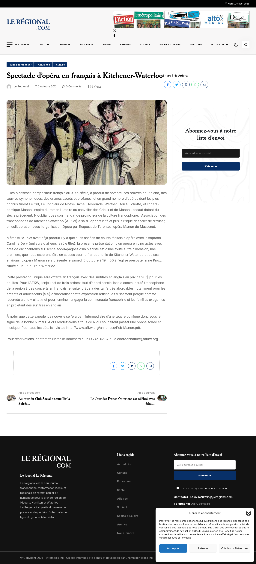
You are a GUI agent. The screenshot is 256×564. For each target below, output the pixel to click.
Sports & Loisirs (169, 44)
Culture (44, 44)
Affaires (125, 44)
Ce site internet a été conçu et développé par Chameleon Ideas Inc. (109, 558)
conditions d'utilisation (216, 488)
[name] (28, 24)
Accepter (173, 548)
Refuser (203, 548)
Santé (107, 44)
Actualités (21, 44)
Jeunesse (64, 44)
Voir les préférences (234, 548)
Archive (122, 524)
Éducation (86, 44)
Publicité (196, 44)
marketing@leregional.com (215, 497)
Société (145, 44)
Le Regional (21, 86)
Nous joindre (219, 44)
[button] (248, 513)
